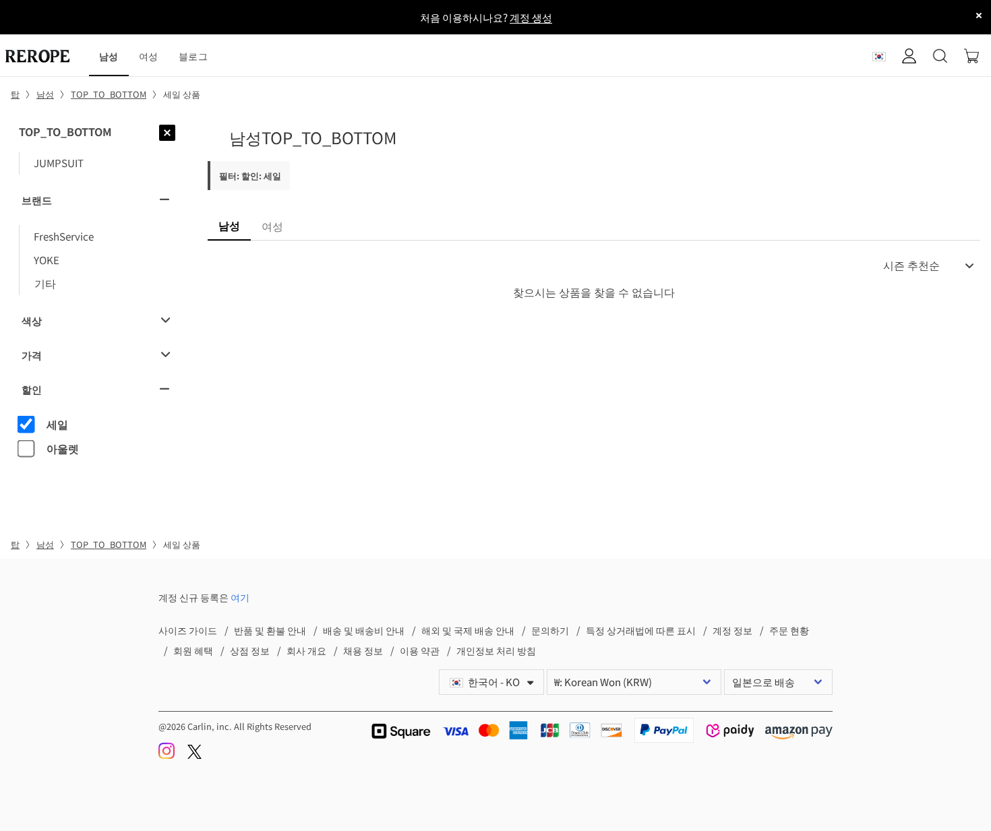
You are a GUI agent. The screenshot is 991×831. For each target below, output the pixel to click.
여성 (148, 56)
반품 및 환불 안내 (270, 630)
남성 (109, 56)
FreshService (64, 235)
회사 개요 (306, 650)
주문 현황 (789, 630)
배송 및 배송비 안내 (363, 630)
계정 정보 (732, 630)
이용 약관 (420, 650)
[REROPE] (44, 56)
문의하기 (550, 630)
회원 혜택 (193, 650)
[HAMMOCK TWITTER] (194, 755)
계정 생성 (531, 16)
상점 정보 (250, 650)
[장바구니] (971, 55)
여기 (240, 597)
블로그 (193, 56)
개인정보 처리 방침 (496, 650)
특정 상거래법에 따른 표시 (641, 630)
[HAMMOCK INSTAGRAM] (167, 755)
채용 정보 (363, 650)
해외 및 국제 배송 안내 (467, 630)
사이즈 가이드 (187, 630)
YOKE (46, 259)
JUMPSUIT (59, 162)
